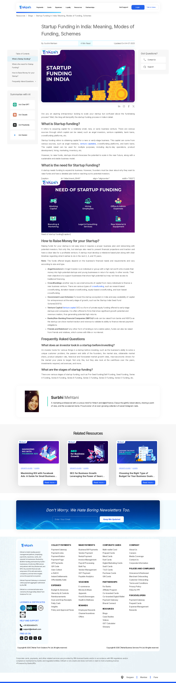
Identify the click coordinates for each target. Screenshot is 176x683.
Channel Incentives (87, 613)
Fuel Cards (107, 559)
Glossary (106, 627)
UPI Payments (57, 563)
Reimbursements (58, 596)
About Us (133, 549)
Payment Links (57, 553)
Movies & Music (85, 590)
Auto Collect (56, 570)
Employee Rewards (87, 610)
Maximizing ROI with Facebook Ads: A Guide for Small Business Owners (38, 476)
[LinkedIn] (119, 106)
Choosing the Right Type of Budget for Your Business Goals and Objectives (136, 476)
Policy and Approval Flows (62, 610)
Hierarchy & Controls (60, 593)
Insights (54, 606)
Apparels (82, 593)
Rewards (133, 610)
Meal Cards (107, 556)
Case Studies (108, 616)
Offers (81, 616)
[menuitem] (41, 7)
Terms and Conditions (138, 583)
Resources (20, 15)
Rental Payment (85, 556)
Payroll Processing (86, 563)
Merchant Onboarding (138, 576)
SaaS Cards (107, 566)
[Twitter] (35, 638)
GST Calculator (109, 623)
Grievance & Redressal (139, 573)
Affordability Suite (58, 580)
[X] (133, 106)
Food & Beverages (86, 596)
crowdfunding (98, 286)
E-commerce (84, 586)
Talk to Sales (151, 7)
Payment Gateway (59, 549)
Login (138, 7)
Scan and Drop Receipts (61, 600)
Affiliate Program (110, 590)
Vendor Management (88, 570)
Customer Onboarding (138, 580)
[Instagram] (124, 106)
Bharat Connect (109, 603)
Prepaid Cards (109, 553)
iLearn (36, 468)
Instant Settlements (59, 576)
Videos (106, 620)
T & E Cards (108, 570)
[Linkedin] (21, 638)
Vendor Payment (86, 553)
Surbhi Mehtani (50, 43)
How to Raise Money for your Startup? (23, 74)
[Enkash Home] (25, 7)
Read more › (50, 482)
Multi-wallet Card (110, 549)
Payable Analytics (86, 576)
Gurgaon (130, 677)
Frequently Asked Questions (23, 81)
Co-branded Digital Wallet (114, 596)
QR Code (55, 566)
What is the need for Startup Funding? (22, 65)
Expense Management (138, 606)
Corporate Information (138, 563)
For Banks (107, 586)
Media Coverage (136, 556)
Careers (132, 553)
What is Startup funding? (21, 59)
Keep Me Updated (111, 519)
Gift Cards (107, 576)
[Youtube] (26, 638)
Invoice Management (87, 559)
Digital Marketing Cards (112, 563)
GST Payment (84, 573)
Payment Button (58, 556)
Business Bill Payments (88, 549)
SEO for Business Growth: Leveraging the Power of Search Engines (87, 476)
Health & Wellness (86, 600)
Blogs (30, 15)
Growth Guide (26, 468)
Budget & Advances (59, 590)
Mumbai (143, 677)
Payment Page (57, 559)
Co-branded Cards (111, 593)
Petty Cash (55, 603)
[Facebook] (129, 106)
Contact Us (133, 559)
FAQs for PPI (134, 590)
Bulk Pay (82, 566)
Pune (156, 677)
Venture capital (69, 307)
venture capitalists (88, 143)
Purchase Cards (109, 573)
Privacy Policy (135, 586)
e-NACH (54, 573)
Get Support (123, 7)
